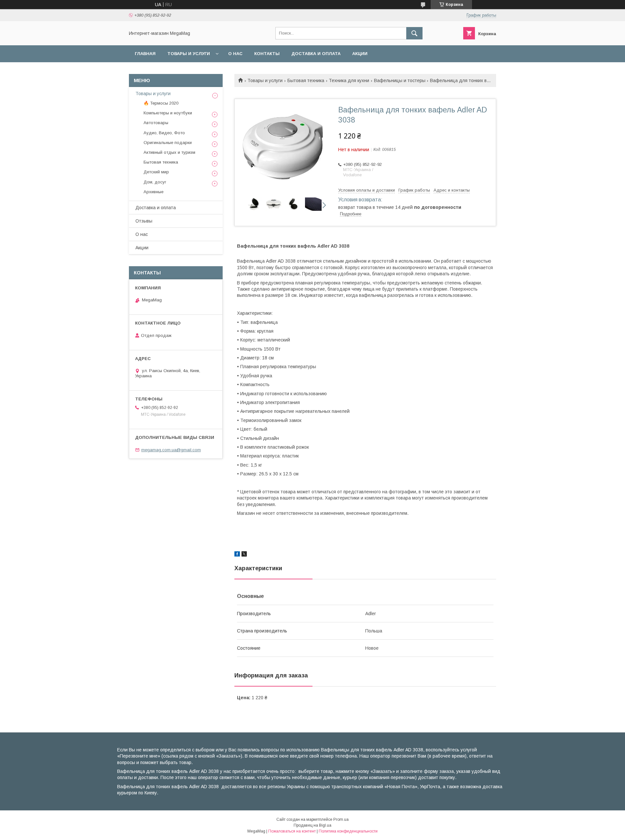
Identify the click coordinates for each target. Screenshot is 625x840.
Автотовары (156, 122)
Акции (360, 53)
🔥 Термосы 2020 (161, 103)
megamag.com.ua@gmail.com (171, 449)
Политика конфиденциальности (348, 831)
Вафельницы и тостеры (399, 80)
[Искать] (414, 33)
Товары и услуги (188, 53)
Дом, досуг (155, 182)
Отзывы (143, 221)
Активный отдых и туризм (169, 152)
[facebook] (237, 555)
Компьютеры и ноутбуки (168, 112)
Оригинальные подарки (168, 142)
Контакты (267, 53)
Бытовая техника (305, 80)
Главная (145, 53)
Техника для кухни (349, 80)
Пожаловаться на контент (292, 831)
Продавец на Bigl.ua (312, 825)
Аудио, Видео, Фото (164, 132)
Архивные (153, 191)
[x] (244, 555)
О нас (235, 53)
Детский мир (156, 171)
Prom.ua (341, 819)
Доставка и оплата (315, 53)
